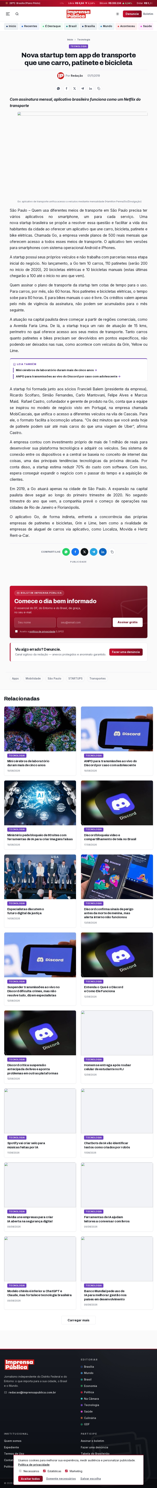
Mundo (107, 26)
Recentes (30, 26)
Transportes (97, 678)
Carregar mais (78, 1320)
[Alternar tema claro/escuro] (117, 14)
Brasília (90, 26)
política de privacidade (42, 631)
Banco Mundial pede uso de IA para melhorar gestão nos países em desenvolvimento (105, 1295)
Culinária (90, 1418)
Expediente (11, 1447)
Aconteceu (127, 26)
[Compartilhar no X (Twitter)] (74, 88)
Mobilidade (33, 678)
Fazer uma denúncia (126, 652)
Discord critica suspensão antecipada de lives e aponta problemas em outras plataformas (32, 1069)
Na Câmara (91, 1398)
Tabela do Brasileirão (95, 1453)
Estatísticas (54, 1471)
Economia (90, 1386)
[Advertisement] (79, 572)
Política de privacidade (34, 1464)
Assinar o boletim (92, 1440)
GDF (87, 1424)
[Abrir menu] (8, 14)
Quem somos (12, 1440)
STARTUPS (75, 678)
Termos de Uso (14, 1453)
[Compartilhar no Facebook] (66, 88)
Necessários (31, 1471)
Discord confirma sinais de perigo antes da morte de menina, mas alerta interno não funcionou (108, 913)
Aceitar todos (30, 1478)
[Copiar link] (98, 88)
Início (12, 26)
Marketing (76, 1471)
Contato (9, 1460)
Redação (77, 75)
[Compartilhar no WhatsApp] (58, 88)
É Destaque (53, 26)
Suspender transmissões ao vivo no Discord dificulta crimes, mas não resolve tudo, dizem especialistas (33, 991)
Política (89, 1392)
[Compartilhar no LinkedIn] (90, 88)
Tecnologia (83, 39)
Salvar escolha (90, 1478)
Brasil (73, 26)
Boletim (148, 13)
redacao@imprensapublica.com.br (32, 1392)
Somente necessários (61, 1478)
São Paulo (54, 678)
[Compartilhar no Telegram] (82, 88)
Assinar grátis (128, 622)
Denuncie (132, 13)
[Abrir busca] (17, 14)
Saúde (147, 26)
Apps (15, 678)
